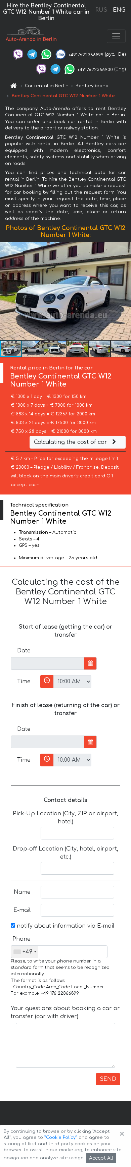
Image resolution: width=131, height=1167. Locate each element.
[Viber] (18, 54)
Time (24, 682)
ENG (119, 10)
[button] (33, 348)
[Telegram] (32, 54)
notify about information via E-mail (64, 926)
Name (22, 892)
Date (24, 651)
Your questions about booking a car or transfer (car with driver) (65, 1012)
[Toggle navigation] (116, 36)
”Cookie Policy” (60, 1137)
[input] (47, 663)
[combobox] (24, 952)
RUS (101, 10)
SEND (108, 1079)
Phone (21, 939)
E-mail (22, 910)
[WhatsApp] (46, 54)
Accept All (101, 1158)
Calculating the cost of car (71, 442)
